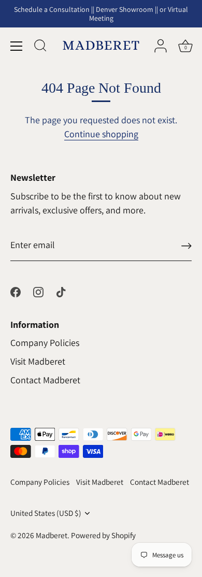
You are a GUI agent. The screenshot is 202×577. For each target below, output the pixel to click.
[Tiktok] (61, 291)
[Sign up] (186, 245)
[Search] (40, 47)
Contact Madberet (45, 380)
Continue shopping (101, 134)
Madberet (51, 535)
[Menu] (16, 46)
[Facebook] (15, 291)
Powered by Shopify (103, 535)
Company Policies (44, 343)
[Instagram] (38, 291)
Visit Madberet (37, 361)
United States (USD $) (45, 513)
